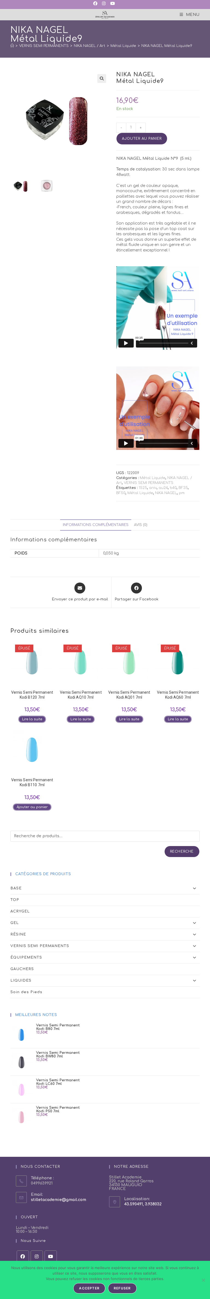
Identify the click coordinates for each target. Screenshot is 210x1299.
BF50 (121, 493)
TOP (14, 900)
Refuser (122, 1288)
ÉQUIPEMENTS (26, 957)
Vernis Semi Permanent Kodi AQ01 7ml (129, 694)
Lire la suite (32, 719)
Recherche (182, 851)
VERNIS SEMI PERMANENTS (148, 483)
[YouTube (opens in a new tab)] (112, 3)
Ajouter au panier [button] (32, 807)
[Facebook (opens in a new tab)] (96, 3)
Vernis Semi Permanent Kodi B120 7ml (32, 694)
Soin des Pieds (26, 992)
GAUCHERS (22, 969)
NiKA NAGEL (166, 493)
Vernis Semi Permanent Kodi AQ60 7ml (178, 694)
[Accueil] (12, 46)
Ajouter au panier (142, 139)
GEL (14, 923)
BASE (16, 888)
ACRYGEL (20, 911)
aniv (153, 488)
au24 (163, 488)
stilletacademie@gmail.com (58, 1200)
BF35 (183, 488)
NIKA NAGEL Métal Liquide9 (166, 46)
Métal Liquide (152, 478)
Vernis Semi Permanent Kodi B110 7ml (32, 782)
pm (182, 493)
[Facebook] (23, 1256)
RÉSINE (18, 934)
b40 (173, 488)
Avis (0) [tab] (140, 525)
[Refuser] (203, 1280)
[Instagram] (37, 1256)
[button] (101, 78)
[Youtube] (51, 1256)
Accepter (89, 1288)
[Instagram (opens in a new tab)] (103, 3)
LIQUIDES (20, 980)
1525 (143, 488)
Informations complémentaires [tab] (96, 525)
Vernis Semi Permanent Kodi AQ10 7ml (81, 694)
